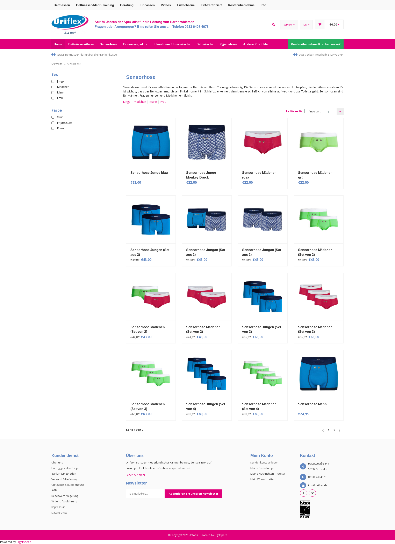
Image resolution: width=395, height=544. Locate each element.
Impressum (64, 123)
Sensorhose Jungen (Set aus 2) (149, 252)
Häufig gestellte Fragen (65, 468)
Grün (60, 117)
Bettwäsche (204, 44)
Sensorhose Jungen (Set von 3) (261, 329)
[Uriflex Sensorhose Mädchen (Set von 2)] (318, 219)
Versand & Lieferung (64, 479)
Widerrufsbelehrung (64, 501)
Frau (60, 98)
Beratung (127, 5)
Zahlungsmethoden (63, 473)
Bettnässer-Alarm (81, 44)
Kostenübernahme (241, 5)
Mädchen (63, 87)
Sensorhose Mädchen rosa (259, 175)
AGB (54, 490)
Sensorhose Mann (312, 404)
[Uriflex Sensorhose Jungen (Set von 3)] (262, 296)
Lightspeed (221, 535)
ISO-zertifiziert (211, 5)
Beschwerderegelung (64, 496)
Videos (166, 5)
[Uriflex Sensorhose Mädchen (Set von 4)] (262, 373)
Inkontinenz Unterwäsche (172, 44)
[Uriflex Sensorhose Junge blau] (151, 142)
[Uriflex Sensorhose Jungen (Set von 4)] (207, 373)
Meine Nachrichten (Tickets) (267, 473)
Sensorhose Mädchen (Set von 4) (259, 406)
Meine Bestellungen (262, 468)
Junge (60, 81)
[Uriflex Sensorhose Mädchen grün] (318, 142)
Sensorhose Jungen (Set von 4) (205, 406)
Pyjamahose (228, 44)
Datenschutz (59, 512)
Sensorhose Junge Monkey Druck (201, 175)
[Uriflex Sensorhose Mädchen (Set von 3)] (318, 296)
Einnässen (147, 5)
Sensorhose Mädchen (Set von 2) (315, 252)
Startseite (56, 64)
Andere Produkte (255, 44)
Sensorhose (108, 44)
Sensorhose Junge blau (149, 172)
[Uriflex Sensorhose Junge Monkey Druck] (207, 142)
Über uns (57, 462)
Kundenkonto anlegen (264, 462)
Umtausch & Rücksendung (67, 485)
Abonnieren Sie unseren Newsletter (193, 493)
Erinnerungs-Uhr (135, 44)
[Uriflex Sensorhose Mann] (318, 373)
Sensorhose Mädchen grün (315, 175)
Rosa (60, 128)
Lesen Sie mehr (135, 475)
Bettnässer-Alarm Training (95, 5)
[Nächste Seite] (341, 430)
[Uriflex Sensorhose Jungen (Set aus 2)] (151, 219)
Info (263, 5)
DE (305, 24)
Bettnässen (62, 5)
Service (287, 24)
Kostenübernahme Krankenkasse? (315, 44)
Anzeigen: (315, 111)
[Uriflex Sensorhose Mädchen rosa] (262, 142)
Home (58, 44)
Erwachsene (186, 5)
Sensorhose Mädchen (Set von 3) (315, 329)
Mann (61, 92)
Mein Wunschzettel (262, 479)
